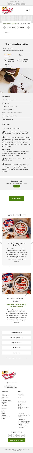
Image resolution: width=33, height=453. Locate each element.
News (22, 1)
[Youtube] (14, 4)
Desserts (14, 23)
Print (22, 55)
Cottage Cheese (5, 395)
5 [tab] (15, 267)
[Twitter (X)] (22, 4)
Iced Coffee (4, 405)
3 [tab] (12, 267)
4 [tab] (14, 267)
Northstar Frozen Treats (23, 423)
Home (4, 23)
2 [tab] (11, 267)
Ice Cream (4, 404)
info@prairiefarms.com (11, 383)
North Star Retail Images (24, 421)
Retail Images (21, 419)
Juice (3, 407)
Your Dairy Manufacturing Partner (24, 416)
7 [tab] (19, 267)
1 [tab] (9, 267)
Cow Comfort (21, 394)
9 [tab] (22, 267)
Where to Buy (16, 198)
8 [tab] (20, 267)
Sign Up (16, 186)
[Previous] (4, 27)
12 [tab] (27, 267)
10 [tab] (24, 267)
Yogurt (3, 418)
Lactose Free (5, 408)
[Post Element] (16, 241)
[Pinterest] (19, 4)
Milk (3, 410)
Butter (3, 394)
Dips (3, 399)
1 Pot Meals (11, 27)
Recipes (9, 23)
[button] (27, 10)
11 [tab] (25, 267)
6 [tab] (17, 267)
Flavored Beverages (6, 400)
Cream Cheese (5, 397)
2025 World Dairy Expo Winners (23, 408)
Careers (12, 1)
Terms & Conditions (22, 426)
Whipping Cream (6, 417)
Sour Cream (4, 415)
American (21, 27)
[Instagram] (11, 4)
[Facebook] (9, 4)
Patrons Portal (21, 427)
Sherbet (3, 413)
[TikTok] (17, 4)
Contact (17, 1)
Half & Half (4, 402)
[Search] (28, 32)
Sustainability (21, 395)
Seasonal (4, 412)
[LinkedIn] (24, 4)
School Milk (20, 418)
